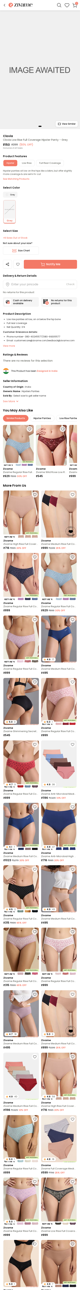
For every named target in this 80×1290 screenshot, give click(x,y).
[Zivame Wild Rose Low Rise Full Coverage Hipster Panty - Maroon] (51, 445)
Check (70, 284)
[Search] (59, 5)
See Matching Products (16, 178)
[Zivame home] (21, 5)
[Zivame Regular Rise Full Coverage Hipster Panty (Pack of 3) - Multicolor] (18, 445)
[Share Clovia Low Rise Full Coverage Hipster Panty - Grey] (7, 264)
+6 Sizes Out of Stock (15, 237)
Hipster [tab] (10, 163)
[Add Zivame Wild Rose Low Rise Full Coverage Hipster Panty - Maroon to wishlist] (63, 429)
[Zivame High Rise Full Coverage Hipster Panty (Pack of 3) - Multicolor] (21, 514)
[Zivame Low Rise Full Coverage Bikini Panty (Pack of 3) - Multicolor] (59, 1201)
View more (9, 345)
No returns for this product (61, 302)
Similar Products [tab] (16, 418)
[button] (4, 5)
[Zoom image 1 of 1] (40, 69)
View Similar (69, 123)
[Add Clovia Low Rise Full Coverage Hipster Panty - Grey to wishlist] (17, 264)
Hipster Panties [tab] (42, 418)
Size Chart (24, 250)
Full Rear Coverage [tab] (50, 163)
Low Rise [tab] (26, 163)
